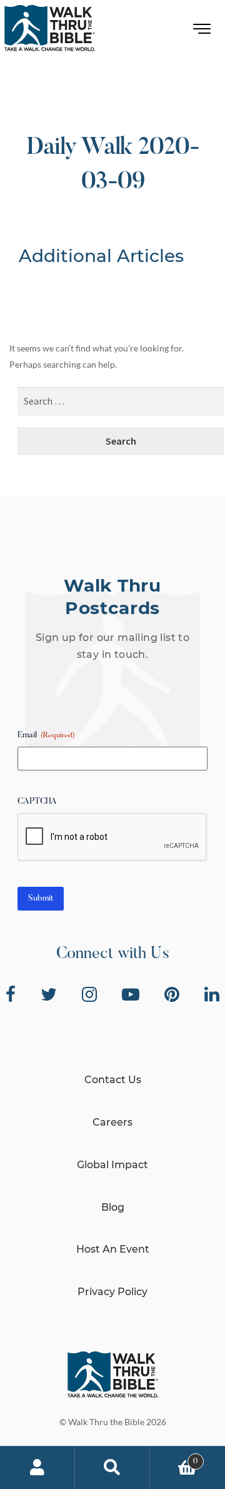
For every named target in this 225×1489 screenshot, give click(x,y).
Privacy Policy (113, 1292)
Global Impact (112, 1165)
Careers (112, 1122)
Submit (40, 898)
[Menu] (202, 32)
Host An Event (112, 1249)
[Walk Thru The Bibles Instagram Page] (89, 994)
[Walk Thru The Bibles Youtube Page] (130, 994)
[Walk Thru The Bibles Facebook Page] (11, 994)
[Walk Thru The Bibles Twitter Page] (49, 994)
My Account (37, 1467)
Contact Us (112, 1080)
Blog (112, 1207)
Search (112, 1467)
